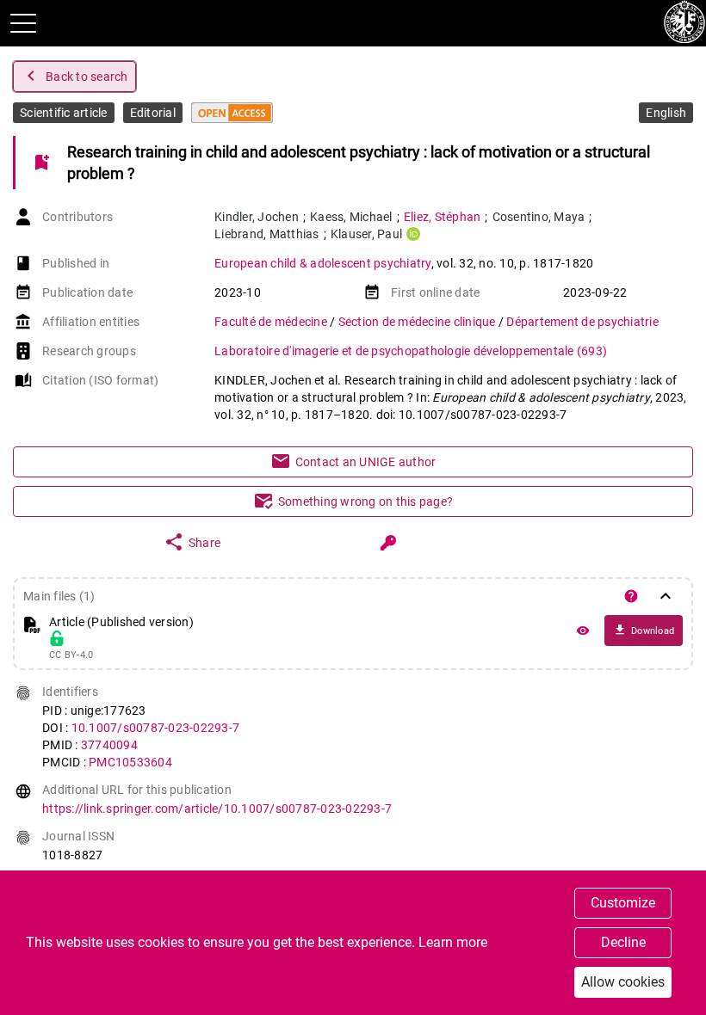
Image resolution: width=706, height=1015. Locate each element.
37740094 (109, 745)
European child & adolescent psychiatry (322, 263)
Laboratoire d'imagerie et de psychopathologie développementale (410, 351)
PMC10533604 (130, 762)
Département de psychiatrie (582, 322)
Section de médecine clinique (418, 322)
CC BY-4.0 (71, 655)
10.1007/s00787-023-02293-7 (155, 728)
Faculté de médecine (272, 322)
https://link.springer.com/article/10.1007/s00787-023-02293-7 (217, 808)
